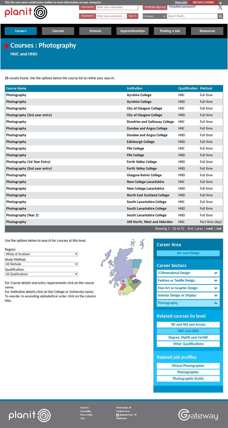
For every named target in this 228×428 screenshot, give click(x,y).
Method (206, 88)
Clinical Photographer (188, 366)
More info (181, 2)
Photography (16, 95)
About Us (84, 408)
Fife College (135, 148)
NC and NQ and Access (188, 325)
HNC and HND (188, 331)
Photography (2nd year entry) (29, 115)
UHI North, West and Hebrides (150, 222)
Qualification (188, 88)
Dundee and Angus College (147, 128)
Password (87, 15)
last (219, 229)
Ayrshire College (139, 95)
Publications (121, 419)
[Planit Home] (26, 21)
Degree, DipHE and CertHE (188, 337)
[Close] (220, 3)
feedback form (122, 411)
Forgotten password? (182, 6)
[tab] (188, 273)
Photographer (188, 372)
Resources (207, 31)
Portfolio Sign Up (155, 7)
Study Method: (15, 260)
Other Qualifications (188, 344)
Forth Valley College (142, 162)
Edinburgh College (141, 142)
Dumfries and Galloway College (150, 122)
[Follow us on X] (220, 7)
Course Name (16, 88)
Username (87, 7)
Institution (134, 88)
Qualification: (14, 270)
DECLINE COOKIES (203, 2)
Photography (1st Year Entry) (28, 162)
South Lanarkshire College (146, 202)
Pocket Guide (122, 408)
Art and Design (188, 253)
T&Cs (82, 419)
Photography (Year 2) (22, 215)
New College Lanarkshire (145, 182)
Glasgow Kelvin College (144, 175)
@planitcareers (126, 415)
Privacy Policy (86, 415)
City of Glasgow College (144, 108)
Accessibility (85, 411)
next (209, 229)
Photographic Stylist (188, 379)
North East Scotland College (148, 195)
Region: (10, 250)
